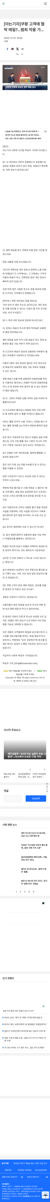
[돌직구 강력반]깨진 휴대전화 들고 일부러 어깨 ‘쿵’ (25, 1031)
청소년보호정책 (41, 1170)
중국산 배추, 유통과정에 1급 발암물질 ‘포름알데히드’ (25, 1024)
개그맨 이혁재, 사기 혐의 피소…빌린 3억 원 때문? (24, 1047)
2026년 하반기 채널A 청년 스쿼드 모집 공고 (30, 1163)
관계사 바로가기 (33, 1177)
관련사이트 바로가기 (9, 1177)
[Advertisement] (25, 1127)
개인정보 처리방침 (24, 1170)
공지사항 (5, 1163)
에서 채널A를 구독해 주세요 (17, 671)
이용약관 (8, 1170)
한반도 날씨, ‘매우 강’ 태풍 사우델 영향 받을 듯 (23, 1017)
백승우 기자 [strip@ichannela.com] (20, 663)
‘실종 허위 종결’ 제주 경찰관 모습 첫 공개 (18, 1011)
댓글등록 (36, 798)
